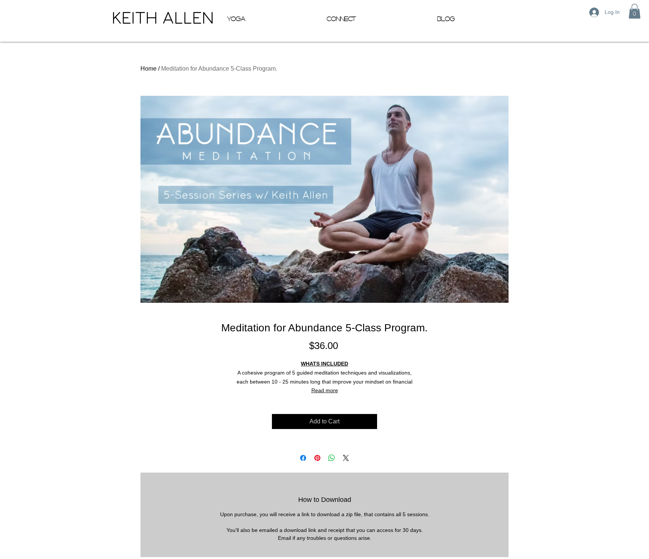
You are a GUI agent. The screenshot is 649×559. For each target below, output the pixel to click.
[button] (634, 11)
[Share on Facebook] (303, 457)
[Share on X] (345, 457)
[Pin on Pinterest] (317, 457)
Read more (324, 390)
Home (148, 68)
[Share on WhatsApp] (331, 457)
